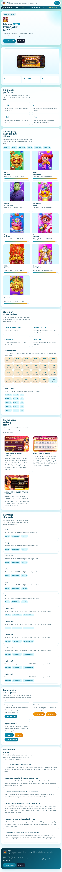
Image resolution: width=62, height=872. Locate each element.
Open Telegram (11, 716)
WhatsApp (9, 735)
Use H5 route (51, 714)
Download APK (9, 41)
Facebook (19, 735)
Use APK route (39, 714)
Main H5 (21, 41)
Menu (57, 3)
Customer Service (11, 739)
